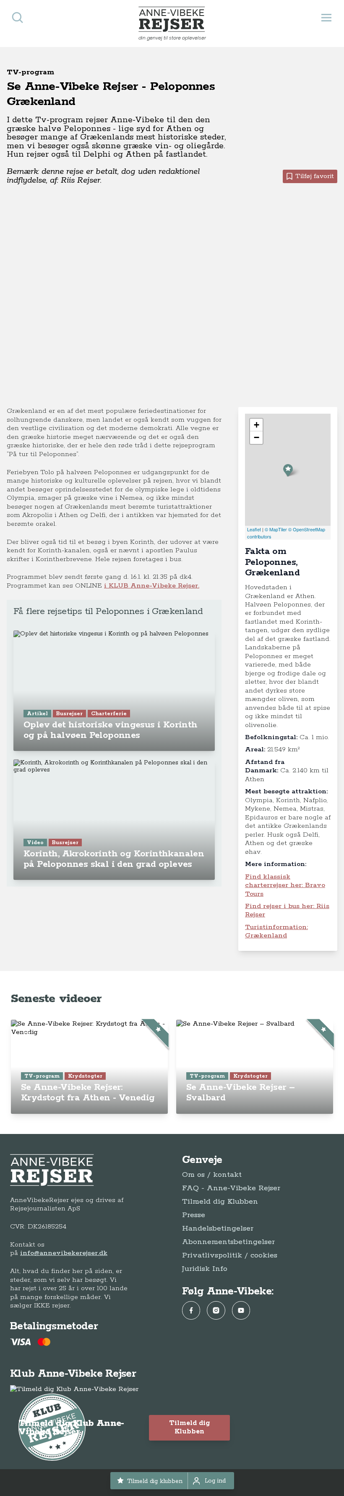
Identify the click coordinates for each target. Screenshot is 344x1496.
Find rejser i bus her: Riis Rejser (287, 910)
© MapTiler (276, 529)
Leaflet (254, 529)
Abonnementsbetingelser (228, 1242)
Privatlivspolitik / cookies (229, 1255)
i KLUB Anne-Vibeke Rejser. (151, 585)
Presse (193, 1215)
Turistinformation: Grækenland (276, 931)
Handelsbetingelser (217, 1228)
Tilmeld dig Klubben (220, 1201)
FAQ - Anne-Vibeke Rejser (231, 1188)
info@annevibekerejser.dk (63, 1253)
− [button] (256, 437)
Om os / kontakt (212, 1174)
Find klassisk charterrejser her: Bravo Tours (285, 885)
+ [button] (256, 425)
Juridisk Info (204, 1268)
